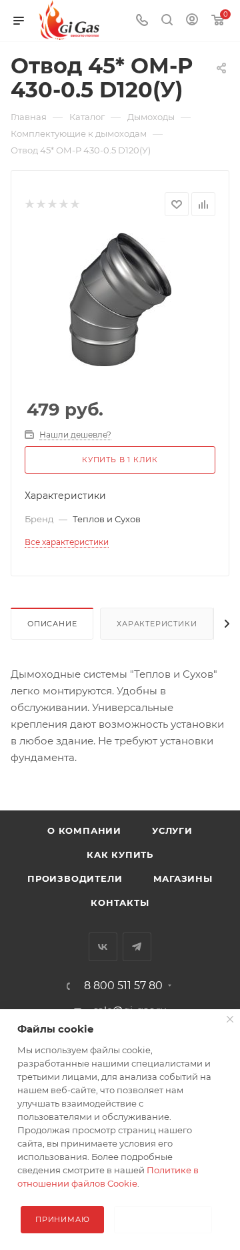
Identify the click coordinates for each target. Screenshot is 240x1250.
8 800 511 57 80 (123, 986)
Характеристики (157, 623)
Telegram (137, 946)
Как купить (120, 854)
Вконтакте (103, 946)
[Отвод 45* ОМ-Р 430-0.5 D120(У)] (120, 298)
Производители (74, 878)
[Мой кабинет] (192, 21)
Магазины (183, 878)
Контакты (120, 902)
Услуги (172, 830)
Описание (52, 623)
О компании (84, 830)
